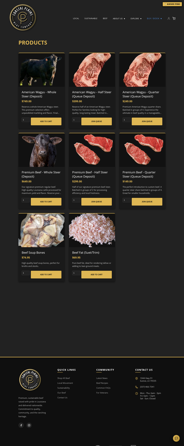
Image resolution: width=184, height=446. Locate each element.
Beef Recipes (102, 383)
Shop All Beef (63, 378)
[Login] (168, 18)
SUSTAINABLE (91, 18)
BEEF (105, 18)
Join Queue (96, 121)
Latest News (101, 378)
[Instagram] (29, 425)
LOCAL (76, 18)
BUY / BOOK (154, 18)
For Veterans (102, 392)
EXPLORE (136, 18)
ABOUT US (119, 18)
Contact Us (62, 397)
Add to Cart (46, 121)
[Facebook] (21, 425)
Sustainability (63, 387)
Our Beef (61, 392)
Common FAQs (103, 387)
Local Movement (65, 383)
